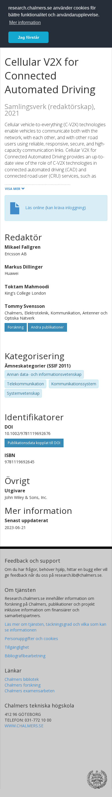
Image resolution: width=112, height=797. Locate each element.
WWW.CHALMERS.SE (24, 725)
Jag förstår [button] (28, 37)
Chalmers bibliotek (22, 679)
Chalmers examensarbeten (30, 690)
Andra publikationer (47, 327)
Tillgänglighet (17, 647)
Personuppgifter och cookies (31, 638)
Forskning (16, 327)
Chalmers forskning (22, 685)
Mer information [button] (25, 22)
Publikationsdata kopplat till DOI (34, 442)
